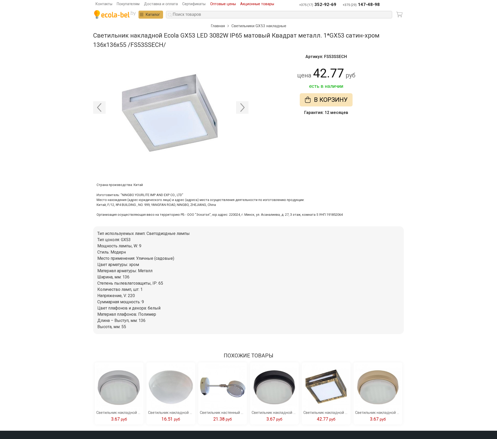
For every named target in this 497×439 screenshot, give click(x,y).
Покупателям (128, 4)
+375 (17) (317, 4)
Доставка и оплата (161, 4)
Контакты (104, 4)
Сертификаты (194, 4)
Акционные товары (257, 4)
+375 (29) (361, 4)
